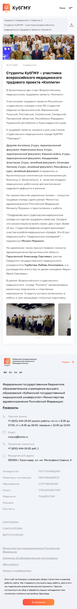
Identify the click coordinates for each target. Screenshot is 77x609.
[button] (35, 337)
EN (10, 372)
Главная (8, 20)
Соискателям (12, 528)
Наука (6, 490)
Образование (11, 483)
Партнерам (10, 522)
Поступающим (49, 471)
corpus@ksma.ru (18, 436)
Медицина (9, 496)
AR (20, 372)
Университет (22, 20)
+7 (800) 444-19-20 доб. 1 (23, 448)
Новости (35, 20)
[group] (30, 319)
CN (15, 372)
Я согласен (38, 602)
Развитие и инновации (17, 477)
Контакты (9, 508)
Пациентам (46, 496)
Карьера (8, 502)
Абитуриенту (11, 564)
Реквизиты (10, 407)
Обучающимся (48, 477)
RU (5, 372)
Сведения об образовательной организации (30, 557)
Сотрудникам (48, 483)
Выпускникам (13, 534)
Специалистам (49, 490)
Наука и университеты (17, 570)
